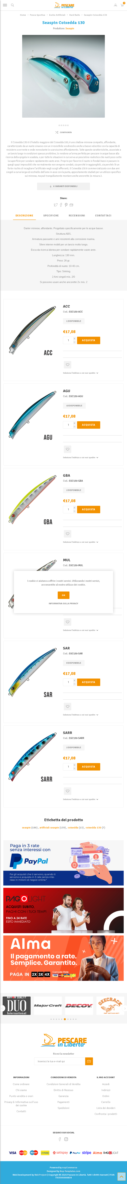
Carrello (105, 1102)
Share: (63, 198)
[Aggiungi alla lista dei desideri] (67, 364)
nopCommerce (69, 1167)
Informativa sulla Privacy (63, 603)
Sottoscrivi (89, 1061)
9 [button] (73, 1019)
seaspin (26, 827)
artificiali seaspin (49, 827)
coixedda (73, 827)
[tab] (24, 216)
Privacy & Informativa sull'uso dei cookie (21, 1103)
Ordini (105, 1096)
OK (63, 595)
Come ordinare (21, 1084)
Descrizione (24, 215)
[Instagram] (66, 1139)
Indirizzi (105, 1090)
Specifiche (51, 215)
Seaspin (69, 28)
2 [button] (53, 1019)
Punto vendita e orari (21, 1096)
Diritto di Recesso (63, 1090)
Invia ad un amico (71, 205)
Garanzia (63, 1096)
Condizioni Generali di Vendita (63, 1084)
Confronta (66, 132)
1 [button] (51, 1019)
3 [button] (56, 1019)
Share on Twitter (56, 205)
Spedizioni (63, 1108)
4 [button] (59, 1019)
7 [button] (66, 1019)
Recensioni (77, 215)
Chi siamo (21, 1090)
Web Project (40, 1174)
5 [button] (61, 1019)
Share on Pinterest (66, 205)
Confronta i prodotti (106, 1114)
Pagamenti (63, 1102)
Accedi (105, 1084)
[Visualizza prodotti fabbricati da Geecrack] (17, 1006)
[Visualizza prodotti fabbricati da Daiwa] (79, 1006)
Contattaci (103, 215)
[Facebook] (60, 1139)
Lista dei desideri (105, 1108)
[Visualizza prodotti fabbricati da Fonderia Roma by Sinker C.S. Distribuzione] (48, 1006)
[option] (16, 1006)
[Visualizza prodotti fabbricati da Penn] (110, 1006)
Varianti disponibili (65, 186)
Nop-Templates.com (70, 1171)
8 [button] (69, 1019)
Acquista (88, 340)
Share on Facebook (61, 205)
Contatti (21, 1111)
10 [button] (75, 1019)
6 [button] (64, 1019)
